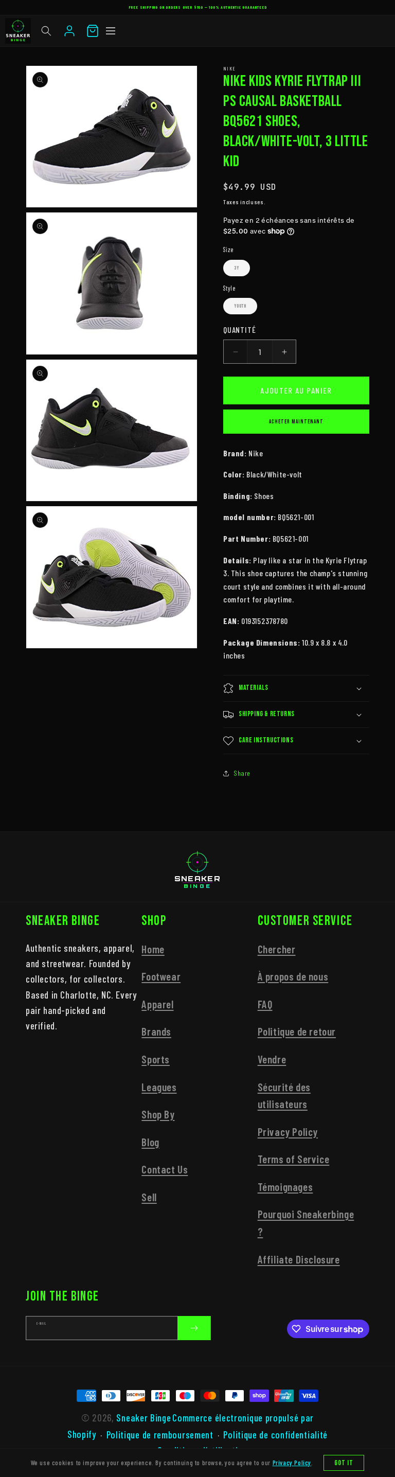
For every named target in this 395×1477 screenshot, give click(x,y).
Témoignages (285, 1186)
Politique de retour (297, 1031)
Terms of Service (294, 1158)
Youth (240, 306)
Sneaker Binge (143, 1417)
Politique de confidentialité (275, 1434)
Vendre (272, 1059)
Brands (156, 1031)
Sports (155, 1059)
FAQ (265, 1004)
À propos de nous (293, 976)
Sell (148, 1196)
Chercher (277, 948)
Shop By (157, 1114)
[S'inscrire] (193, 1328)
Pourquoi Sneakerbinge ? (306, 1222)
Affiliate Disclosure (299, 1259)
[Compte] (69, 31)
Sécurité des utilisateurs (284, 1095)
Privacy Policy (288, 1131)
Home (152, 948)
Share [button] (242, 773)
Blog (150, 1141)
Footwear (161, 976)
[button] (46, 31)
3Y (236, 268)
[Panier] (92, 31)
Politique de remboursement (159, 1434)
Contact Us (164, 1169)
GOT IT (344, 1462)
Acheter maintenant (296, 421)
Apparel (157, 1004)
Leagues (158, 1086)
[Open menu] (110, 31)
